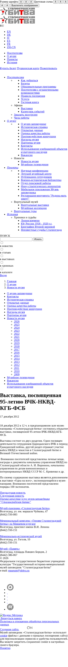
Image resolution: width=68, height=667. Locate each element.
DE (9, 34)
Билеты (25, 83)
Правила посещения (33, 95)
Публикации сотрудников (36, 176)
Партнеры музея (30, 142)
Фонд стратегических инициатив (41, 186)
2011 (16, 368)
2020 (17, 340)
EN (9, 31)
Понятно (5, 648)
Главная (11, 281)
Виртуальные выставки (35, 204)
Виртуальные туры (25, 211)
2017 (17, 349)
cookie (3, 635)
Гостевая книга (30, 102)
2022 (17, 333)
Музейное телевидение (34, 164)
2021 (17, 336)
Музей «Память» (10, 548)
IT (8, 37)
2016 (17, 352)
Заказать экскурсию (25, 114)
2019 (17, 343)
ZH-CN (11, 47)
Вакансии (27, 155)
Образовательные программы (38, 86)
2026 (17, 321)
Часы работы (21, 117)
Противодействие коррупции (38, 136)
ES (8, 40)
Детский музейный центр (36, 173)
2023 (17, 330)
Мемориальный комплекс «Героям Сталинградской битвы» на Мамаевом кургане (30, 522)
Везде (3, 275)
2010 (17, 371)
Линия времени (30, 220)
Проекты (12, 59)
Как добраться (29, 80)
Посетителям (14, 53)
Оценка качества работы (35, 133)
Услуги (25, 99)
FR (8, 44)
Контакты (27, 145)
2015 (17, 355)
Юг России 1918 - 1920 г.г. (36, 223)
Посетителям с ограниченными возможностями (39, 91)
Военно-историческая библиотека (41, 180)
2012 (17, 365)
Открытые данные (32, 130)
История (12, 62)
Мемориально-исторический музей (21, 536)
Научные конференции (34, 170)
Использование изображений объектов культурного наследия (44, 150)
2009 (17, 374)
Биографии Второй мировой (38, 226)
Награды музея (30, 139)
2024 (17, 327)
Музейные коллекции (34, 208)
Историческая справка (34, 127)
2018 (17, 346)
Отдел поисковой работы (36, 183)
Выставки (27, 108)
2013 (17, 361)
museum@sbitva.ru (18, 570)
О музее (11, 56)
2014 (17, 358)
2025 (17, 324)
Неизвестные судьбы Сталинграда (41, 229)
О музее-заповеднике (33, 123)
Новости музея (30, 161)
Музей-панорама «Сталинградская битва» (25, 508)
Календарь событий (32, 111)
